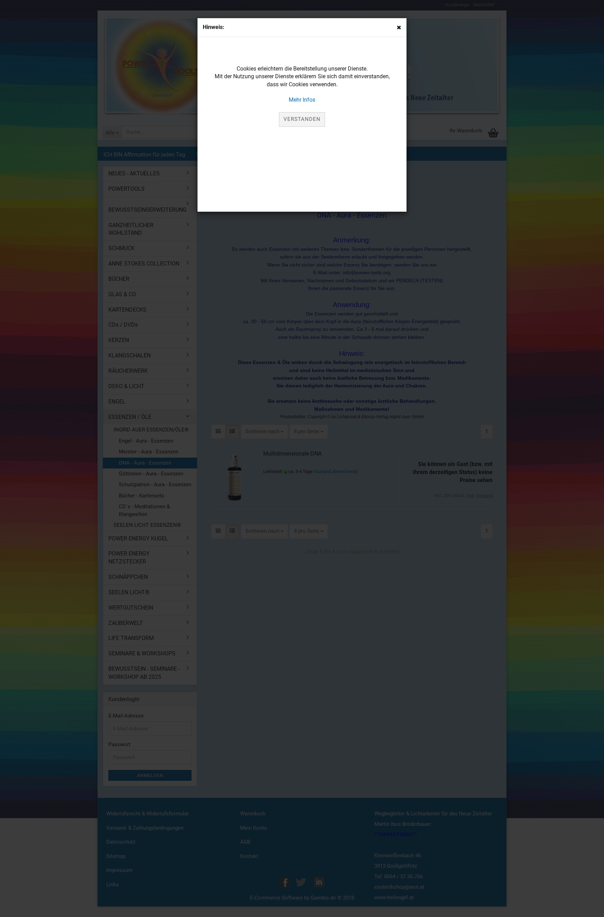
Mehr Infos (302, 99)
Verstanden (302, 119)
